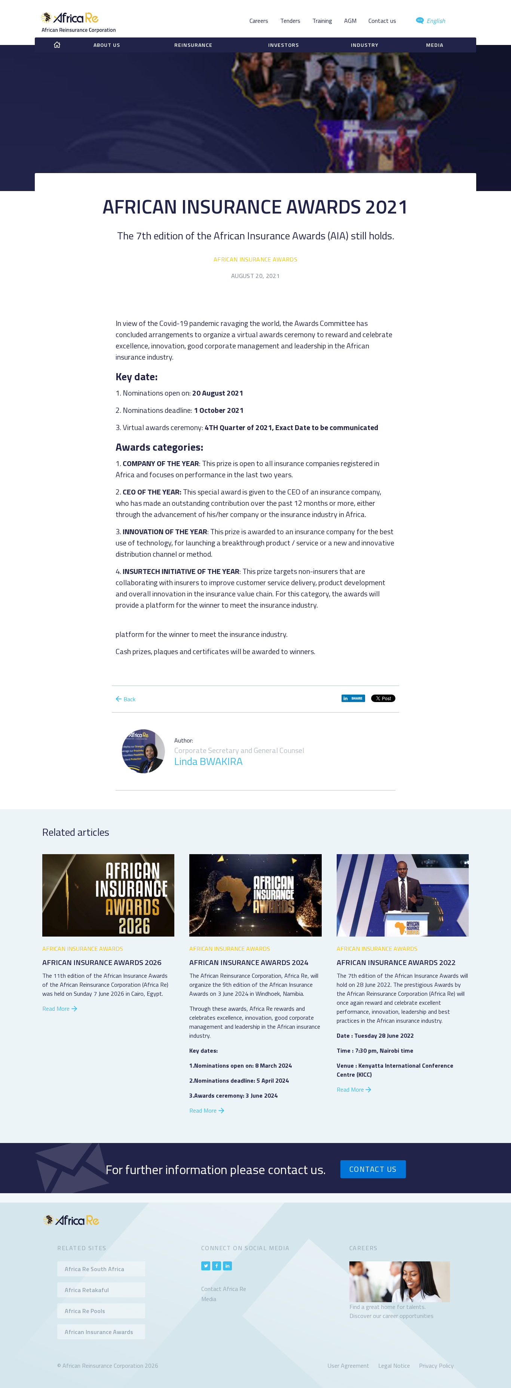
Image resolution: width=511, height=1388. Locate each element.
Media (434, 45)
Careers (259, 20)
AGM (350, 20)
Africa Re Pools (85, 1310)
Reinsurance (193, 45)
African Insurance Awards (255, 259)
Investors (283, 45)
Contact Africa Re (223, 1288)
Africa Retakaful (87, 1289)
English (435, 20)
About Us (107, 45)
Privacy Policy (436, 1365)
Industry (365, 45)
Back (129, 699)
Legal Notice (394, 1365)
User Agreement (348, 1365)
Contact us (382, 20)
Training (322, 20)
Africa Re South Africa (94, 1268)
